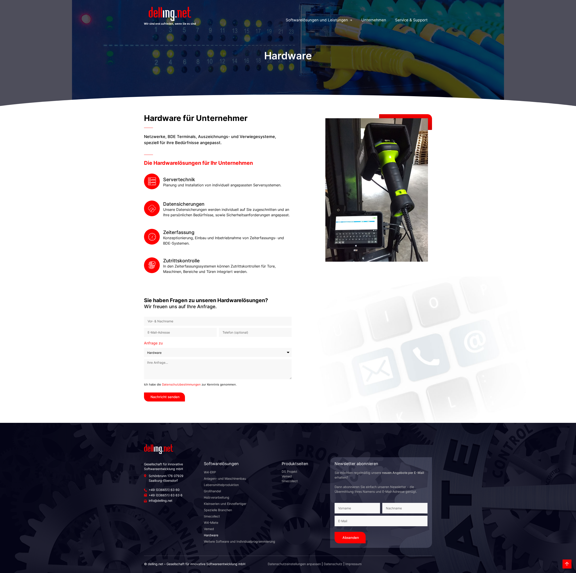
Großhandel (212, 491)
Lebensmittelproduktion (221, 485)
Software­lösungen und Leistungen (317, 20)
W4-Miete (211, 522)
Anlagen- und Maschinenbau (225, 478)
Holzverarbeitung (216, 497)
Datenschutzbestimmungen (181, 384)
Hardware (211, 535)
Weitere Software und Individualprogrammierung (239, 541)
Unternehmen (373, 20)
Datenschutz (333, 564)
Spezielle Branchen (218, 510)
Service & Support (411, 20)
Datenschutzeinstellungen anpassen (294, 564)
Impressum (353, 564)
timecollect (212, 516)
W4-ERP (210, 472)
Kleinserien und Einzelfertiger (225, 504)
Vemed (209, 529)
